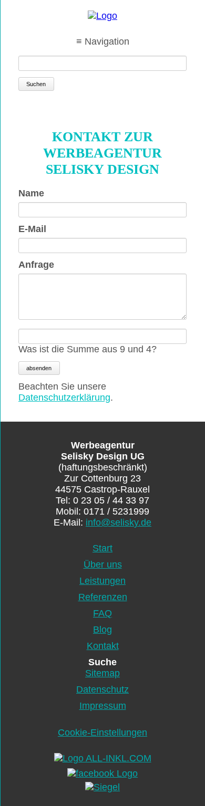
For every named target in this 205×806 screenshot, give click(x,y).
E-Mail (41, 229)
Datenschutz (102, 689)
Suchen (36, 84)
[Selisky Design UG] (102, 16)
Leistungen (102, 580)
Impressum (102, 705)
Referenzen (102, 597)
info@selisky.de (118, 522)
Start (102, 548)
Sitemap (102, 673)
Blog (102, 629)
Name (41, 193)
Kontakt (103, 646)
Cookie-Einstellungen (102, 732)
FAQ (102, 613)
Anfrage (41, 264)
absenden (39, 368)
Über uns (103, 564)
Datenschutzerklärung (64, 397)
